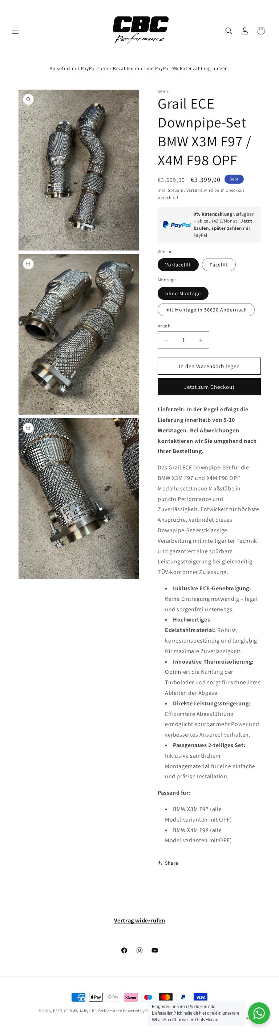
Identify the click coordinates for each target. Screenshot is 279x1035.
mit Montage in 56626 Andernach (206, 309)
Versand (194, 190)
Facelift (219, 264)
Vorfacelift (178, 264)
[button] (15, 31)
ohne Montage (183, 293)
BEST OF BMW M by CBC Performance (87, 1010)
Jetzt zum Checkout (209, 386)
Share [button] (171, 863)
